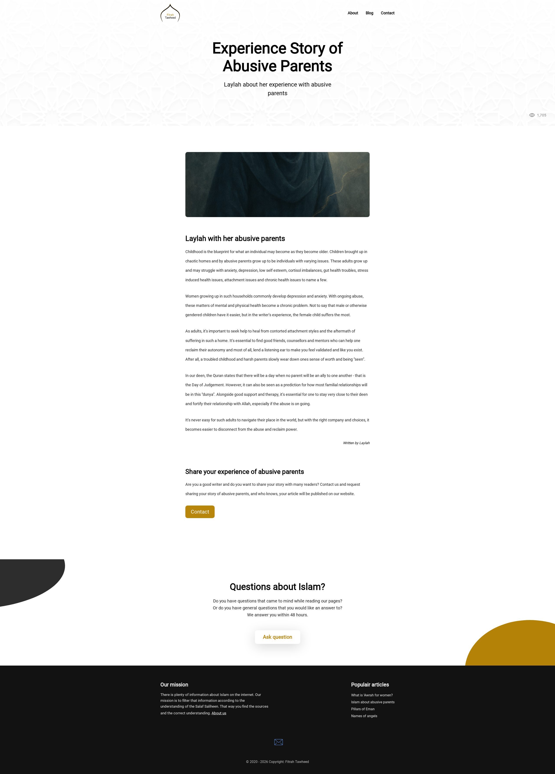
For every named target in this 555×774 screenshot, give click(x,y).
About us (219, 713)
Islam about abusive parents (373, 702)
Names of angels (364, 716)
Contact (200, 512)
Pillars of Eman (363, 709)
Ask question (277, 637)
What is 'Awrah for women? (372, 695)
